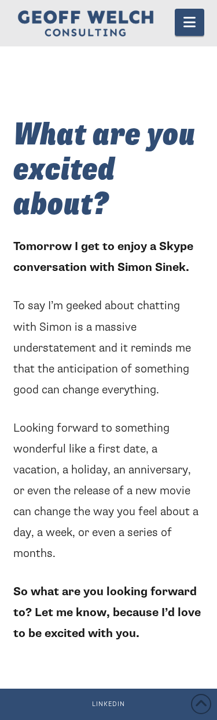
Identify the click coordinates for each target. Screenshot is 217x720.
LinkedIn (108, 704)
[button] (189, 22)
